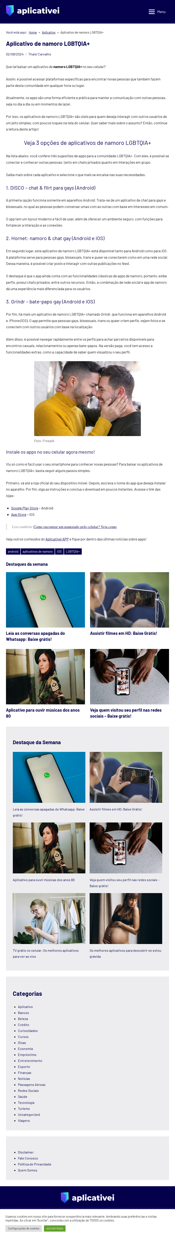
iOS (59, 551)
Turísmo (24, 1108)
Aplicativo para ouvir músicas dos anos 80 (44, 880)
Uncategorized (29, 1114)
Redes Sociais (28, 1090)
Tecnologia (26, 1102)
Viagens (24, 1120)
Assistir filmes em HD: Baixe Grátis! (123, 633)
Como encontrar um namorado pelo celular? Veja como (75, 526)
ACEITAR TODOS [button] (55, 1228)
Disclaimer (26, 1152)
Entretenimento (30, 1060)
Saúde (22, 1096)
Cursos (23, 1037)
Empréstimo (27, 1054)
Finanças (24, 1072)
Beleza (23, 1019)
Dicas (22, 1043)
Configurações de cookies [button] (23, 1228)
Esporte (24, 1066)
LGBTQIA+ (73, 551)
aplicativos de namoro (38, 551)
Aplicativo (25, 1007)
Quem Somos (27, 1170)
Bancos (23, 1013)
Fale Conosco (28, 1158)
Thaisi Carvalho (39, 54)
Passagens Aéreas (31, 1084)
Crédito (23, 1025)
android (13, 551)
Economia (25, 1049)
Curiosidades (28, 1031)
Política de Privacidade (34, 1164)
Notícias (24, 1078)
